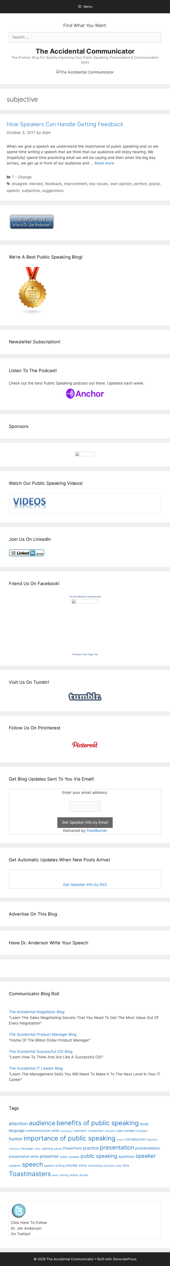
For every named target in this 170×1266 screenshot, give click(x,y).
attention (18, 1123)
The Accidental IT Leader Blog (36, 1068)
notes (37, 1148)
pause (58, 1148)
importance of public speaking (70, 1138)
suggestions (53, 190)
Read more (104, 163)
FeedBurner (97, 830)
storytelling (95, 1165)
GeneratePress (125, 1259)
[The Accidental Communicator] (85, 602)
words (83, 1175)
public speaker (69, 1156)
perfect (140, 184)
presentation (117, 1147)
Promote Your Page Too (85, 654)
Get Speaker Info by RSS (85, 884)
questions (126, 1156)
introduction (135, 1139)
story (83, 1165)
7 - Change (22, 177)
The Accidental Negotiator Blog (36, 1012)
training (64, 1175)
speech (13, 190)
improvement (75, 184)
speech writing (54, 1165)
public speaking (99, 1156)
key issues (98, 184)
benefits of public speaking (97, 1123)
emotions (110, 1131)
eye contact (126, 1131)
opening (47, 1148)
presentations (147, 1148)
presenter (49, 1156)
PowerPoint (72, 1148)
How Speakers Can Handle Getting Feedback (65, 124)
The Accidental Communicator (85, 51)
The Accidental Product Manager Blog (42, 1034)
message (27, 1148)
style (119, 1165)
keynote (152, 1139)
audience (42, 1123)
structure (109, 1165)
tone (55, 1175)
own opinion (121, 184)
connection (96, 1131)
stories (71, 1165)
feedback (53, 184)
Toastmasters (30, 1174)
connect (80, 1131)
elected (36, 184)
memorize (14, 1148)
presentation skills (24, 1156)
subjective (31, 190)
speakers (15, 1165)
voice (74, 1175)
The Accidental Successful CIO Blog (40, 1051)
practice (91, 1148)
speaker (145, 1155)
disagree (19, 184)
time (126, 1165)
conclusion (67, 1131)
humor (16, 1139)
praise (154, 184)
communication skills (43, 1131)
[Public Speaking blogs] (33, 313)
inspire (120, 1139)
